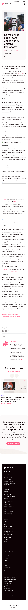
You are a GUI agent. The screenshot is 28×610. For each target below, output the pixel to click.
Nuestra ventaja (8, 583)
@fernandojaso (21, 222)
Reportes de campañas (9, 487)
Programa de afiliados (9, 590)
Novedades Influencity (9, 577)
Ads (5, 524)
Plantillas (6, 570)
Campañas (6, 486)
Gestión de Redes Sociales (8, 475)
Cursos (5, 565)
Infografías (6, 563)
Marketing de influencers (14, 64)
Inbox (5, 517)
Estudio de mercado (9, 534)
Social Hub (6, 489)
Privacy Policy (16, 605)
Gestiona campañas (8, 507)
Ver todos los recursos (13, 371)
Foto (5, 269)
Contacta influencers (9, 506)
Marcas (5, 541)
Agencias (6, 543)
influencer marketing (7, 314)
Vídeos (5, 556)
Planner (6, 521)
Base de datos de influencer (8, 502)
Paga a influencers (8, 511)
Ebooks (6, 558)
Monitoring (6, 491)
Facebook (7, 312)
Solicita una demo (8, 594)
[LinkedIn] (6, 331)
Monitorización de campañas (8, 532)
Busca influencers (8, 498)
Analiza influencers (8, 499)
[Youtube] (14, 607)
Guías (5, 560)
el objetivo (20, 73)
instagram (15, 314)
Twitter (18, 316)
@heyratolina (16, 201)
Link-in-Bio (6, 522)
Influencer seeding (8, 509)
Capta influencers (8, 504)
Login (23, 1)
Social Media (13, 316)
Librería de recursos (9, 549)
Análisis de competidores (10, 529)
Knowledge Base (8, 555)
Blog (5, 553)
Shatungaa (14, 271)
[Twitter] (3, 331)
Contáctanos (7, 575)
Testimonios (7, 588)
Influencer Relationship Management (9, 484)
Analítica (6, 519)
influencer (13, 312)
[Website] (21, 359)
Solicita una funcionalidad (10, 579)
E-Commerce (7, 544)
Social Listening (8, 477)
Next (17, 376)
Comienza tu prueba (13, 448)
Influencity (15, 50)
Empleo (6, 586)
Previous (12, 376)
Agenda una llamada (13, 443)
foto (5, 199)
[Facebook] (8, 331)
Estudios (6, 562)
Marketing (4, 64)
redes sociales (5, 316)
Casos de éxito (7, 567)
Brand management (8, 528)
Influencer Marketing (9, 473)
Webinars (6, 569)
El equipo (6, 584)
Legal (10, 605)
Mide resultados (8, 513)
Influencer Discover (8, 481)
